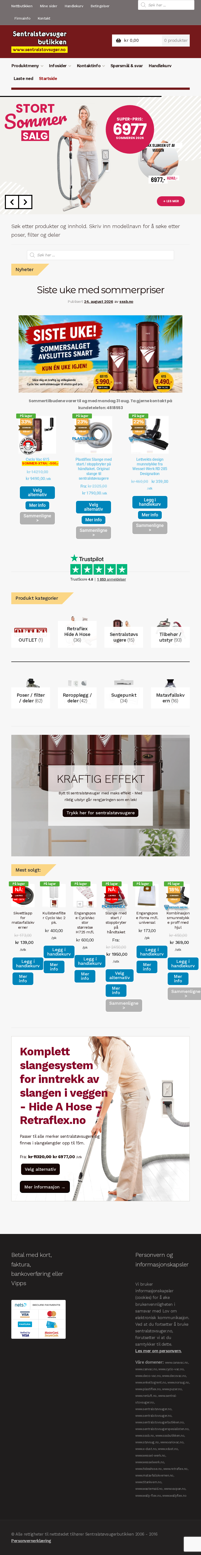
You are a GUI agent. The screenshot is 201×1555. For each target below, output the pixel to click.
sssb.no (126, 301)
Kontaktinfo (89, 65)
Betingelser (100, 6)
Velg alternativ (37, 492)
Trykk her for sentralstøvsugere (100, 812)
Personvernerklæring (31, 1540)
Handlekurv (74, 6)
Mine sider (48, 6)
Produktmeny (25, 65)
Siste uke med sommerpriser (100, 290)
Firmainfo (22, 18)
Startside (48, 78)
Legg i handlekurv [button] (150, 502)
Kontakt (44, 18)
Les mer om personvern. (158, 1350)
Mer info (37, 505)
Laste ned (23, 78)
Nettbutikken (21, 6)
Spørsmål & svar (127, 65)
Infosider (58, 65)
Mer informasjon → (44, 1186)
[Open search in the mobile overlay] (166, 5)
